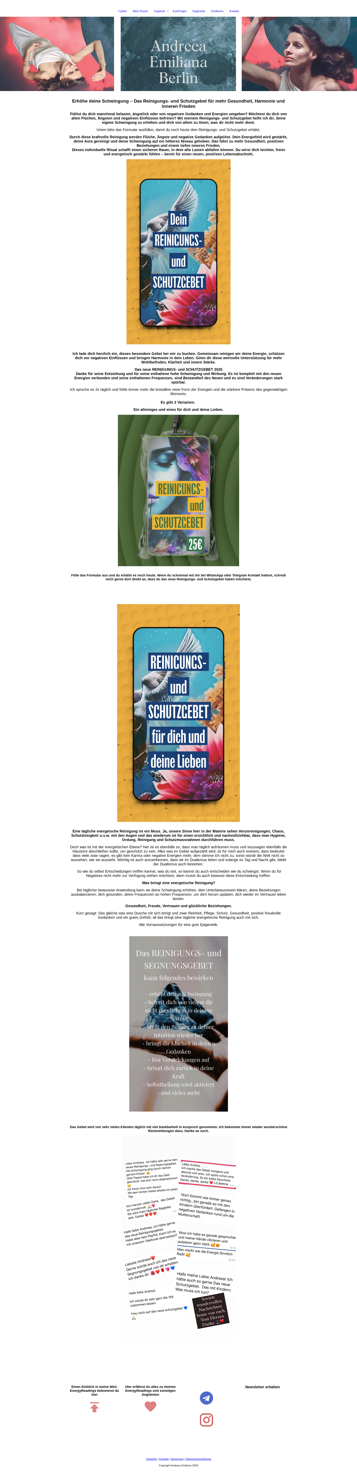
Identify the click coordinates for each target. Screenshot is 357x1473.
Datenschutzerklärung (198, 1459)
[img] (178, 54)
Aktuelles (151, 1459)
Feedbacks (217, 11)
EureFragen (179, 11)
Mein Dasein (140, 11)
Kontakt (234, 11)
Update (122, 11)
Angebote (159, 11)
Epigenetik (198, 11)
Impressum (177, 1459)
